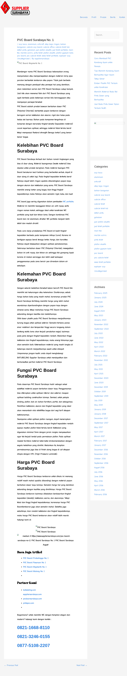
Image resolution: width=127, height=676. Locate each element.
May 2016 (98, 481)
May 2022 (98, 342)
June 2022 (98, 338)
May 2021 (98, 369)
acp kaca (23, 44)
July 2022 (98, 333)
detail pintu (21, 50)
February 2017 (100, 441)
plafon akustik (49, 53)
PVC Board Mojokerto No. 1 (34, 567)
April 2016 (98, 485)
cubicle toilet (99, 204)
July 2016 (98, 472)
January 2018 (100, 414)
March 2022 (99, 351)
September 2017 (101, 423)
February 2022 (100, 356)
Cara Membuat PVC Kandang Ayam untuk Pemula (103, 62)
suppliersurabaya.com (32, 594)
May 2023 (98, 315)
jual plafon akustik (43, 50)
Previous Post (11, 665)
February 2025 (100, 293)
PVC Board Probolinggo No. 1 (35, 558)
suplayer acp (64, 56)
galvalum (31, 50)
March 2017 (99, 436)
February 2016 (100, 494)
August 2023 (99, 311)
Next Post (82, 665)
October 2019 (100, 391)
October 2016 (100, 458)
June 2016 (98, 476)
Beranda (84, 17)
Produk (103, 17)
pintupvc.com (28, 603)
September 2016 (101, 463)
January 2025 (100, 297)
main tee (98, 231)
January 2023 (100, 320)
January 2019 (100, 409)
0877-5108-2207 (33, 645)
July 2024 (98, 302)
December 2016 (101, 450)
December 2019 (101, 387)
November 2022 (101, 324)
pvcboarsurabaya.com (32, 599)
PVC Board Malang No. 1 (34, 571)
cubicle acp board (34, 47)
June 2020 (98, 382)
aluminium (32, 44)
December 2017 (101, 418)
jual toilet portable (60, 50)
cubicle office (49, 47)
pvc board (21, 56)
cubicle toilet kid (62, 47)
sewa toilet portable (50, 56)
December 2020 (101, 378)
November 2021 (101, 360)
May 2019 (98, 405)
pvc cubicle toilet (34, 56)
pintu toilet (38, 53)
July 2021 (98, 365)
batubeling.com (29, 590)
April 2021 (98, 373)
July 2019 (98, 400)
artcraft (40, 44)
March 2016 (99, 490)
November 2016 (101, 454)
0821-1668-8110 (33, 627)
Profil (94, 17)
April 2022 (99, 347)
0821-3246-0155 (33, 636)
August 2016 (99, 467)
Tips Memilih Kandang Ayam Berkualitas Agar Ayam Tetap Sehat (106, 75)
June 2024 (98, 306)
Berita (112, 17)
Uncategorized (23, 58)
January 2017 (100, 445)
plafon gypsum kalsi (64, 53)
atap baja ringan (52, 44)
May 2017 (98, 427)
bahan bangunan (101, 190)
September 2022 (101, 329)
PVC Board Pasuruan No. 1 (34, 562)
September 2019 (101, 396)
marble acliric (27, 53)
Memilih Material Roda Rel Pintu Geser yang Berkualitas (105, 96)
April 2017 (98, 432)
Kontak (122, 17)
